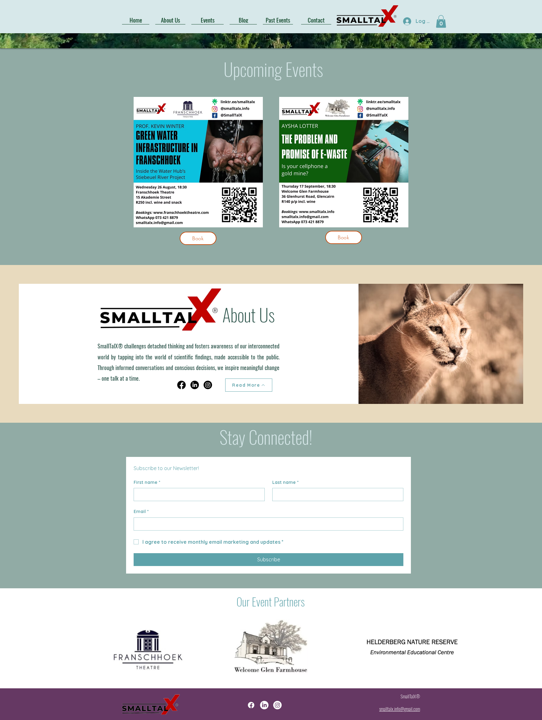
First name (147, 482)
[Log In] (406, 21)
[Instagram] (208, 385)
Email (141, 511)
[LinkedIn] (194, 385)
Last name (285, 482)
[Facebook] (181, 385)
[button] (441, 21)
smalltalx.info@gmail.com (399, 708)
